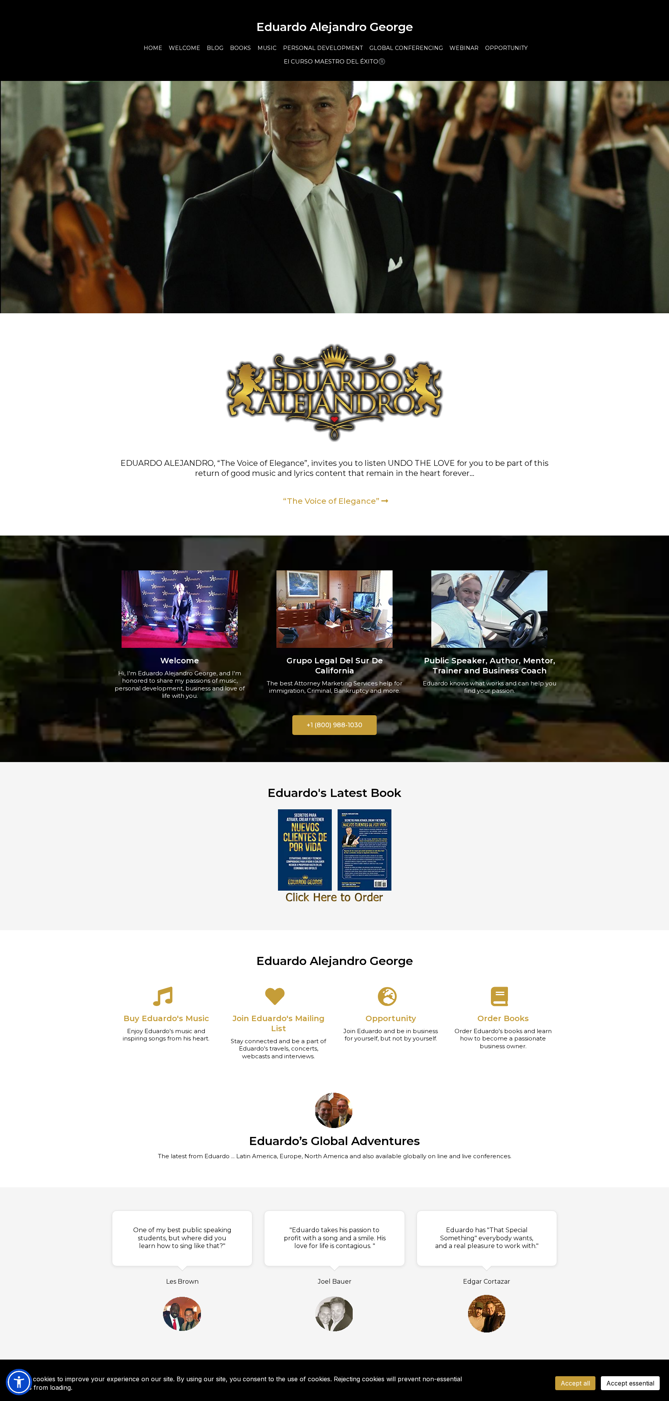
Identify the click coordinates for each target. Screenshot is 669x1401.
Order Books (503, 1018)
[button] (19, 1382)
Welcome (179, 660)
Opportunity (390, 1018)
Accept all (575, 1383)
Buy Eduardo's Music (166, 1018)
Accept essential (630, 1383)
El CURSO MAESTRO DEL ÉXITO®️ (335, 61)
